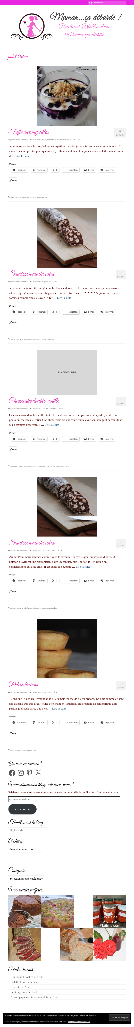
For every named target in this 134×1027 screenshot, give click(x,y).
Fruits (44, 140)
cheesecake (13, 466)
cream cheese (32, 466)
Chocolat (45, 550)
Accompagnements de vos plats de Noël (34, 997)
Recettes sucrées (63, 140)
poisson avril (37, 339)
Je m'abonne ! (22, 809)
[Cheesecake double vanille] (67, 372)
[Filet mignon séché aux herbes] (24, 944)
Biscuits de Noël (20, 987)
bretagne (17, 750)
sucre (32, 197)
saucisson (45, 608)
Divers (52, 550)
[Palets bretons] (67, 648)
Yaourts (72, 140)
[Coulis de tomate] (109, 911)
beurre (12, 750)
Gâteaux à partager (49, 408)
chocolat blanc (22, 466)
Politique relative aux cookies (79, 1021)
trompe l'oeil (53, 608)
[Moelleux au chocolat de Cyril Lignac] (24, 911)
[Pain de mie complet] (76, 944)
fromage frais (42, 466)
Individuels (51, 140)
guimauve (20, 339)
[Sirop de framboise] (109, 944)
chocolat (13, 339)
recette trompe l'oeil (48, 339)
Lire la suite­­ (22, 156)
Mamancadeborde (20, 140)
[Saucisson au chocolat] (67, 237)
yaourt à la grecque (41, 197)
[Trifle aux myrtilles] (67, 95)
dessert (12, 197)
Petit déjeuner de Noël (24, 992)
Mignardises (46, 282)
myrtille (18, 197)
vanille (67, 466)
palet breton (25, 197)
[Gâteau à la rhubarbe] (57, 911)
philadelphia (60, 466)
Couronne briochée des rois (27, 977)
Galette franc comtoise (24, 982)
